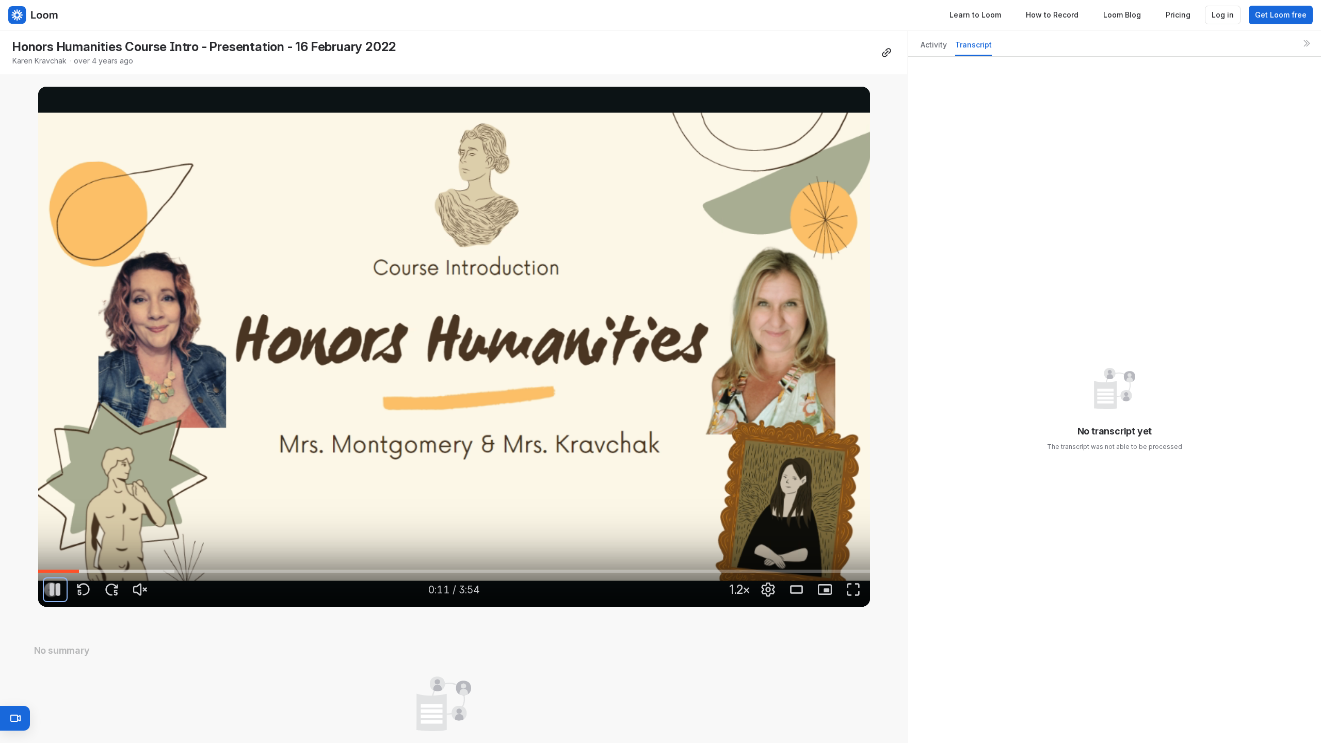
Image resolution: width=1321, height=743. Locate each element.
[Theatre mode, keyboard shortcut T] (796, 589)
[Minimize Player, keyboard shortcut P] (824, 589)
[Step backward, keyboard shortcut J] (83, 589)
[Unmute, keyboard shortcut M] (140, 589)
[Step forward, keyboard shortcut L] (112, 589)
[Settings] (767, 589)
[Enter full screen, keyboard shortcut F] (853, 589)
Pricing (1178, 14)
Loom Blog (1122, 14)
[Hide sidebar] (1306, 43)
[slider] (454, 571)
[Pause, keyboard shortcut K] (55, 589)
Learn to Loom (975, 14)
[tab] (934, 47)
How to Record (1052, 14)
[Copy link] (886, 52)
